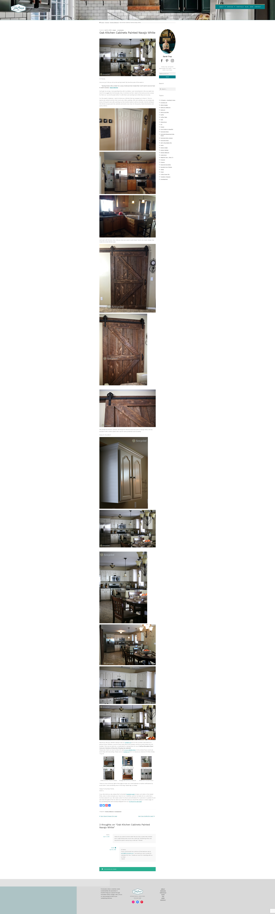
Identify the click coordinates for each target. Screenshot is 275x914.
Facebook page (130, 794)
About (221, 6)
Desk (162, 119)
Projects (107, 22)
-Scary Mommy (114, 87)
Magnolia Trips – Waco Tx (167, 157)
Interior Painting (164, 150)
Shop (251, 6)
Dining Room (164, 122)
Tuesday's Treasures (165, 176)
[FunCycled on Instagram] (172, 62)
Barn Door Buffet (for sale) (145, 816)
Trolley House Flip (165, 174)
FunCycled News (165, 131)
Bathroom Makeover (165, 107)
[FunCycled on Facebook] (162, 62)
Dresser (162, 127)
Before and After (165, 112)
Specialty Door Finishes (166, 167)
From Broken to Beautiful (167, 129)
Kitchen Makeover (114, 22)
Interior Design (164, 147)
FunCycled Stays (165, 140)
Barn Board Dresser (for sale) (109, 816)
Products (163, 159)
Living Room (164, 155)
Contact (258, 6)
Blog (246, 6)
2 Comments (120, 30)
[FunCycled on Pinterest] (167, 62)
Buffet (162, 114)
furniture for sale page (135, 801)
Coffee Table (164, 117)
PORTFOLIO (163, 892)
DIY (161, 124)
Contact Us (128, 742)
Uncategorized (117, 811)
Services (230, 6)
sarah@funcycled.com (127, 853)
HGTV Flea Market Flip (166, 142)
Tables (162, 169)
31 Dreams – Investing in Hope (168, 100)
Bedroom (163, 110)
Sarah (114, 30)
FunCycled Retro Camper (167, 138)
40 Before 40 (164, 102)
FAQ (163, 896)
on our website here (129, 750)
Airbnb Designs (164, 105)
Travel (162, 172)
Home (102, 22)
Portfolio (240, 6)
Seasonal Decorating (166, 164)
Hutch (162, 145)
